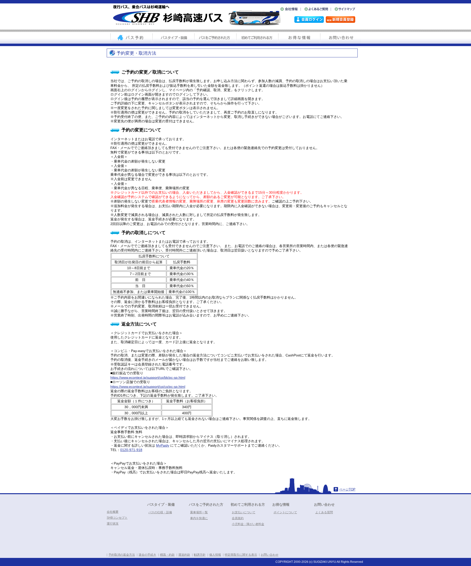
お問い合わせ (324, 504)
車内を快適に (199, 518)
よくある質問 (324, 512)
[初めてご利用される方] (257, 38)
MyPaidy (162, 445)
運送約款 (184, 554)
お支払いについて (243, 512)
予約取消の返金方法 (121, 554)
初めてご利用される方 (248, 504)
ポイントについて (285, 512)
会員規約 (238, 518)
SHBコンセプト (117, 517)
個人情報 (215, 554)
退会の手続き (147, 554)
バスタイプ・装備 (161, 504)
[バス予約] (131, 38)
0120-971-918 (131, 450)
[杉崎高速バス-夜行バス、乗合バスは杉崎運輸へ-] (196, 25)
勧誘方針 (200, 554)
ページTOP (347, 489)
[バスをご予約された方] (215, 38)
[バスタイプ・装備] (173, 38)
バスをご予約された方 (206, 504)
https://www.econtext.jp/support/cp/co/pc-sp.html (147, 387)
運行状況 (112, 523)
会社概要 (112, 512)
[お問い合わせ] (341, 38)
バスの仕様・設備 (160, 512)
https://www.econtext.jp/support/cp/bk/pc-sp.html (147, 377)
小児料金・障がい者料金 (248, 524)
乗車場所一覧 (199, 512)
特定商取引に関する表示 (241, 554)
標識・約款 (167, 554)
